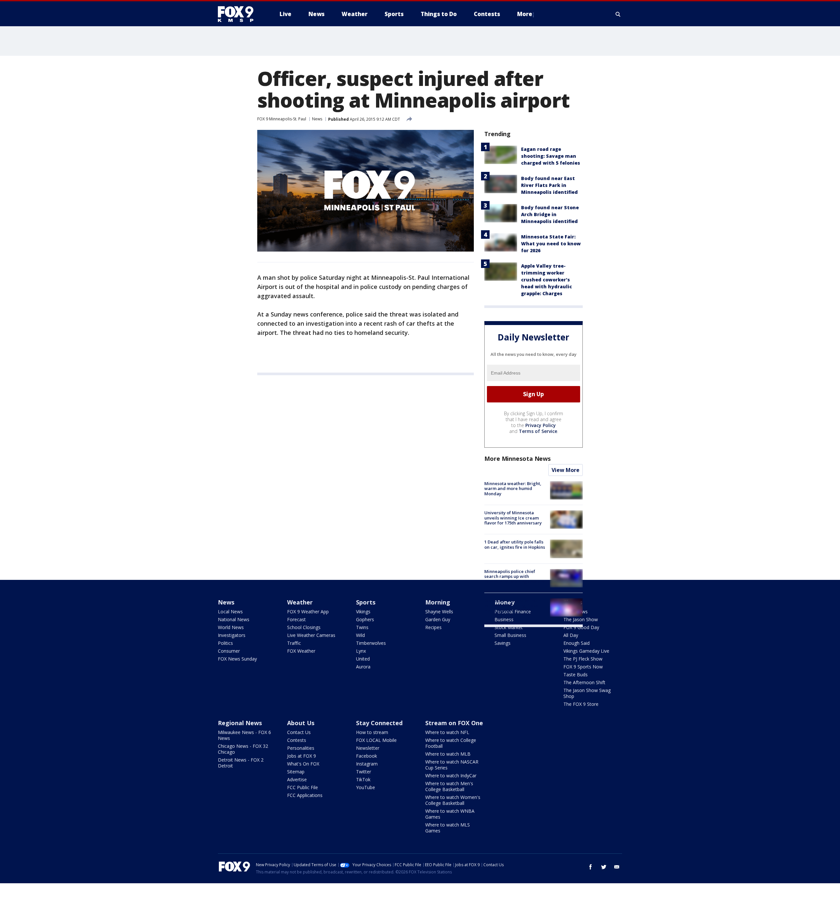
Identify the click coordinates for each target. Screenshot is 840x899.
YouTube (365, 787)
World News (231, 627)
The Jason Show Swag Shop (587, 693)
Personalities (300, 748)
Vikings (363, 611)
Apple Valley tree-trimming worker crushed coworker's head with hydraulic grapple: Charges (546, 279)
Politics (225, 643)
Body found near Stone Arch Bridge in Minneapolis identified (550, 214)
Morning (437, 602)
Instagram (367, 764)
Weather (300, 602)
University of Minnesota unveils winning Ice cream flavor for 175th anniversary (513, 518)
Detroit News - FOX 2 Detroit (240, 763)
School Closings (304, 627)
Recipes (433, 627)
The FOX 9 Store (580, 704)
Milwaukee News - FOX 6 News (244, 735)
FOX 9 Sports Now (583, 667)
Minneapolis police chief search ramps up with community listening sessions (514, 576)
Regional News (240, 723)
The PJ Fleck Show (582, 659)
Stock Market (508, 627)
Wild (360, 635)
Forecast (296, 619)
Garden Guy (437, 619)
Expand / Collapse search (618, 14)
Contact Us (299, 732)
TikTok (363, 779)
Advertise (297, 779)
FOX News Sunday (237, 659)
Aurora (363, 667)
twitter (603, 867)
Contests (296, 740)
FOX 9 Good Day (581, 627)
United (363, 659)
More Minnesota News (517, 458)
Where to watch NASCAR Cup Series (451, 765)
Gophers (365, 619)
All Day (570, 635)
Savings (502, 643)
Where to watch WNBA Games (449, 814)
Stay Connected (379, 723)
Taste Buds (575, 674)
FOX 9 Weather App (308, 611)
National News (233, 619)
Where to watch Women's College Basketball (452, 800)
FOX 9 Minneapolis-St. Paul (281, 119)
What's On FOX (303, 764)
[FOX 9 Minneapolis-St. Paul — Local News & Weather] (239, 14)
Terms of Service (538, 431)
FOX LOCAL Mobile (376, 740)
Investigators (231, 635)
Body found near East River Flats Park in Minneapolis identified (549, 185)
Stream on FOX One (454, 723)
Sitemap (295, 771)
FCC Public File (302, 787)
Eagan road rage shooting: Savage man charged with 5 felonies (550, 156)
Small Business (510, 635)
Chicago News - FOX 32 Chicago (243, 749)
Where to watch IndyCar (450, 775)
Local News (230, 611)
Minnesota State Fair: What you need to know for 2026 (551, 244)
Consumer (229, 651)
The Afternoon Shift (584, 682)
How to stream (372, 732)
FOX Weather (301, 651)
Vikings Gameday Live (586, 651)
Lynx (361, 651)
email (617, 867)
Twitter (363, 771)
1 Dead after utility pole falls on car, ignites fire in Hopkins (514, 544)
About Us (300, 723)
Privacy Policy (540, 425)
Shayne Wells (439, 611)
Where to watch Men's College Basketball (449, 786)
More (524, 14)
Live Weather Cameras (311, 635)
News (317, 119)
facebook (590, 867)
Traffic (294, 643)
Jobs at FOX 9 (301, 756)
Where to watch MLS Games (447, 828)
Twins (362, 627)
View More (565, 470)
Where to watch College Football (450, 743)
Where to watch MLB (448, 754)
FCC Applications (305, 795)
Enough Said (576, 643)
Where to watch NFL (447, 732)
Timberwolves (371, 643)
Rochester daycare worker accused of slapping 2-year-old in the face (513, 606)
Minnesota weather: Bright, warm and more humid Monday (512, 488)
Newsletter (367, 748)
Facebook (366, 756)
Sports (365, 602)
